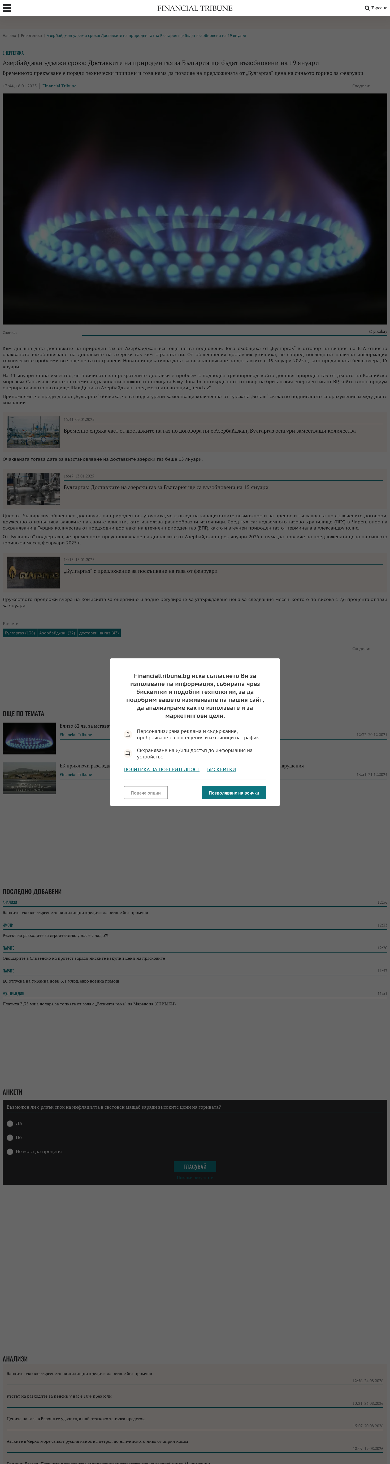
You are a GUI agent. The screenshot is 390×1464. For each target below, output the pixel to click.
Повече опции (146, 793)
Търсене (379, 7)
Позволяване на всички (234, 793)
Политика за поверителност (162, 769)
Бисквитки (221, 769)
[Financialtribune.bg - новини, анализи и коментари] (195, 8)
